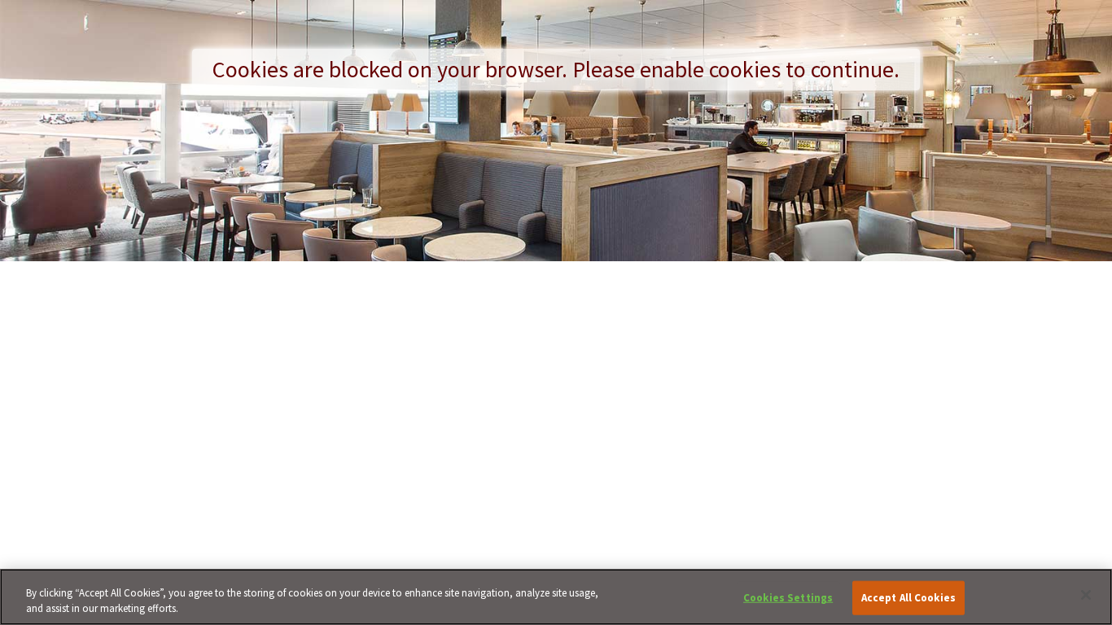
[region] (556, 597)
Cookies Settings (788, 598)
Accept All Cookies (908, 598)
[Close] (1086, 595)
